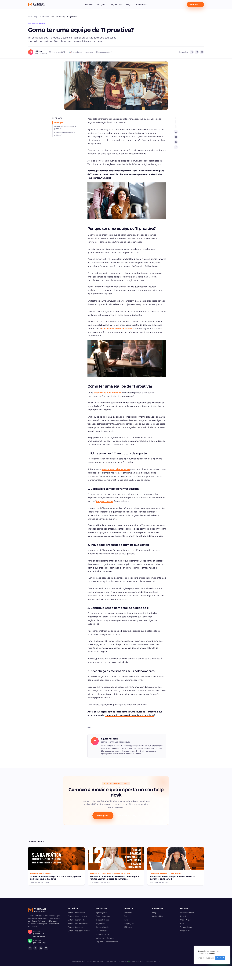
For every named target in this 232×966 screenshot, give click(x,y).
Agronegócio (101, 912)
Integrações (129, 923)
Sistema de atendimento (77, 923)
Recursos (89, 4)
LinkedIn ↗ (184, 916)
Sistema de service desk (77, 916)
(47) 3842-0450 (39, 943)
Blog (35, 17)
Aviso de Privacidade (206, 958)
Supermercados (102, 934)
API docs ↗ (128, 927)
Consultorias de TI (103, 931)
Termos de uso (186, 927)
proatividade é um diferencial (108, 392)
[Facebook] (35, 948)
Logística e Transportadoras (107, 941)
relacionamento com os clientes (116, 328)
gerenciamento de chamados (115, 469)
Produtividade (44, 17)
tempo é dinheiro (104, 501)
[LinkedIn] (176, 137)
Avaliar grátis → (103, 815)
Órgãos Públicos (102, 920)
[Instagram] (30, 948)
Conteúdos (140, 4)
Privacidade (185, 931)
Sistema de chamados (77, 920)
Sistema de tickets (75, 927)
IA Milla (126, 920)
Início (30, 17)
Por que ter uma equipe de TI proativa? (65, 128)
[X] (176, 142)
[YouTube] (41, 948)
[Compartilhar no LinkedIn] (197, 52)
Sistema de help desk (76, 912)
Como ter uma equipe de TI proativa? (64, 134)
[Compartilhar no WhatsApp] (192, 52)
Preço (128, 4)
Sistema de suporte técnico (79, 931)
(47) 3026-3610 (39, 936)
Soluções (101, 4)
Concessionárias (102, 927)
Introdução (58, 123)
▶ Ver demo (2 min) (127, 815)
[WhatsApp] (176, 132)
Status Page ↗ (185, 920)
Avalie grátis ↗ (157, 916)
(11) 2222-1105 (38, 934)
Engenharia (100, 923)
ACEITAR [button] (220, 958)
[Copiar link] (176, 147)
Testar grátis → (195, 4)
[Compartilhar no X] (202, 52)
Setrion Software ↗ (188, 912)
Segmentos (116, 4)
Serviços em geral (103, 916)
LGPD (182, 923)
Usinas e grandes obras (105, 938)
